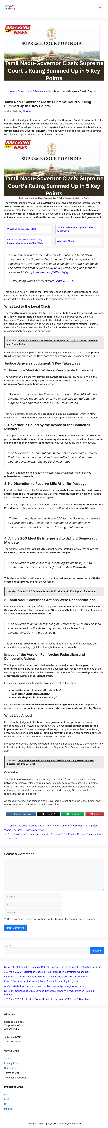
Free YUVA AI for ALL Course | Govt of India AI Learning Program (41, 981)
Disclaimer (10, 1068)
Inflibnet (8, 1109)
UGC (7, 1094)
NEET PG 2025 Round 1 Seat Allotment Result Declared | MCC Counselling (46, 976)
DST (6, 1104)
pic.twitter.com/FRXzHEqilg (49, 272)
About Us (9, 1058)
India (48, 91)
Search (8, 945)
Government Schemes (30, 91)
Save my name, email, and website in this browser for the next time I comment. (52, 919)
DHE (6, 1099)
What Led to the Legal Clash (21, 229)
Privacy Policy (12, 1063)
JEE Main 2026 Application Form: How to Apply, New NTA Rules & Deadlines (47, 999)
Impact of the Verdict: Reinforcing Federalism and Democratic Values (25, 241)
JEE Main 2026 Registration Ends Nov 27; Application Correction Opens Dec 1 (47, 971)
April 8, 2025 (65, 281)
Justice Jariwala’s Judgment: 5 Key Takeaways (75, 229)
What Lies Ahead (66, 241)
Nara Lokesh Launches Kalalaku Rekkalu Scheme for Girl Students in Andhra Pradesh (52, 967)
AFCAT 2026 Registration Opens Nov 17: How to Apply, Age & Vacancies (45, 986)
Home (11, 91)
